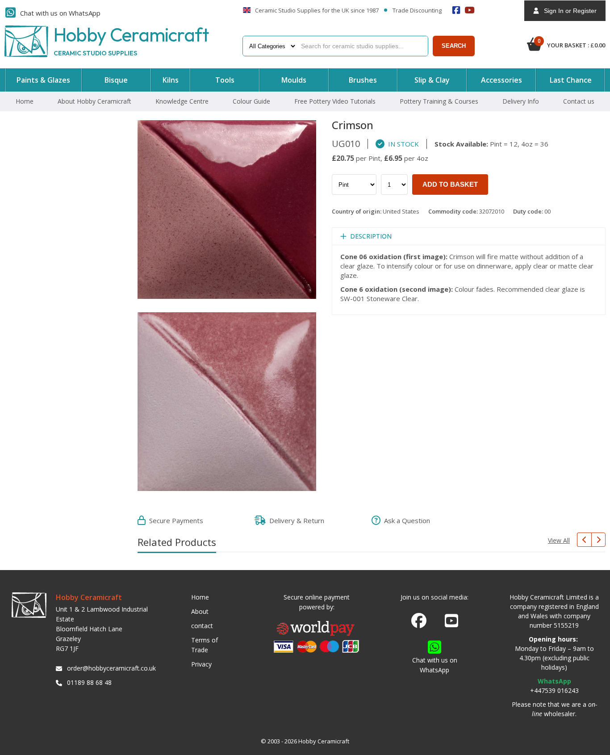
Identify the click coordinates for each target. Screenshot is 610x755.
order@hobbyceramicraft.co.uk (110, 668)
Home (24, 101)
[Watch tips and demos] (470, 10)
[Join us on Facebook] (418, 621)
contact (202, 625)
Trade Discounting (417, 10)
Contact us (578, 101)
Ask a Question (405, 520)
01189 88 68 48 (89, 682)
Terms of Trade (204, 645)
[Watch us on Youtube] (451, 623)
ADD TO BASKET (450, 184)
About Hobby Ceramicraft (94, 101)
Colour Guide (251, 101)
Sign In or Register (568, 10)
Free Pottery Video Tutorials (335, 101)
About (200, 611)
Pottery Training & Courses (439, 101)
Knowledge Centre (182, 101)
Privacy (201, 664)
